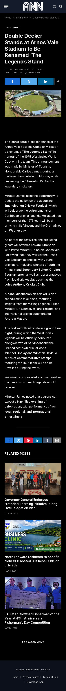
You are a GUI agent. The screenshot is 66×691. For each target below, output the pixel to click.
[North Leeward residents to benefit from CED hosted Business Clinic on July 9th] (33, 536)
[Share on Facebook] (12, 81)
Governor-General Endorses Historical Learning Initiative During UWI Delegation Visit (31, 504)
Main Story (13, 27)
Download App (35, 681)
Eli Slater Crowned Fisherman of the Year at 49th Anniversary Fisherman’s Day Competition (32, 618)
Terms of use (50, 676)
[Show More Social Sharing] (57, 81)
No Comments (15, 73)
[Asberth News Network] (33, 6)
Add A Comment (33, 642)
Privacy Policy (30, 676)
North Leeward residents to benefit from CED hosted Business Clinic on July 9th (32, 561)
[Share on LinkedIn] (46, 81)
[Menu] (6, 6)
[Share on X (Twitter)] (29, 81)
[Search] (60, 6)
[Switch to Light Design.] (54, 6)
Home (15, 676)
